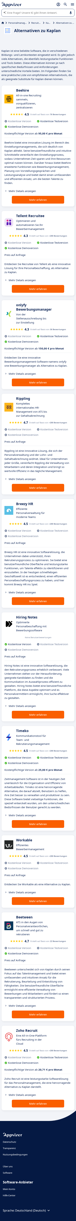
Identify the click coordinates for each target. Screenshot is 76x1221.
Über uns (8, 1166)
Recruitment (36, 22)
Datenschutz (9, 1141)
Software (7, 1172)
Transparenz (9, 1148)
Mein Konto (9, 1189)
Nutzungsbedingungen (15, 1154)
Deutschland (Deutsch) (30, 1210)
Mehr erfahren (38, 199)
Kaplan (49, 22)
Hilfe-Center (9, 1195)
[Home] (2, 23)
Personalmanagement (17, 22)
